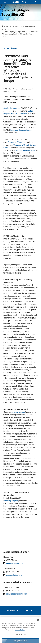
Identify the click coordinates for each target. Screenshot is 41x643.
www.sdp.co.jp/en (11, 501)
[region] (20, 630)
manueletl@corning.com (16, 575)
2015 (6, 29)
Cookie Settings (20, 634)
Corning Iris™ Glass (16, 142)
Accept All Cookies (20, 641)
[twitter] (22, 610)
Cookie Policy (20, 630)
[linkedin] (31, 610)
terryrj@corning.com (14, 563)
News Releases (30, 26)
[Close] (38, 619)
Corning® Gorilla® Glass (25, 150)
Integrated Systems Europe (21, 130)
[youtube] (27, 610)
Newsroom (18, 26)
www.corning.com (18, 412)
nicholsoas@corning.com (16, 594)
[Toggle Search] (36, 2)
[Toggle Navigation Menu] (5, 2)
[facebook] (18, 610)
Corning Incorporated (11, 108)
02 (11, 29)
